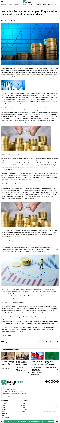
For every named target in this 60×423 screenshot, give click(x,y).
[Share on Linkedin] (53, 341)
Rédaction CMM (6, 368)
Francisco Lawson (35, 374)
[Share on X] (11, 20)
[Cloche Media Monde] (30, 1)
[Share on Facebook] (9, 20)
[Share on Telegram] (57, 341)
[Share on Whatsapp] (14, 20)
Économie (3, 8)
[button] (2, 1)
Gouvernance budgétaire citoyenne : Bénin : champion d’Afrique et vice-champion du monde (51, 364)
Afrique (18, 359)
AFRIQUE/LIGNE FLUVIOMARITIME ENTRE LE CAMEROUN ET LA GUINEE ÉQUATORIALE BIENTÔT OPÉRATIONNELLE (22, 366)
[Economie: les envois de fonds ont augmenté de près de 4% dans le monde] (8, 356)
